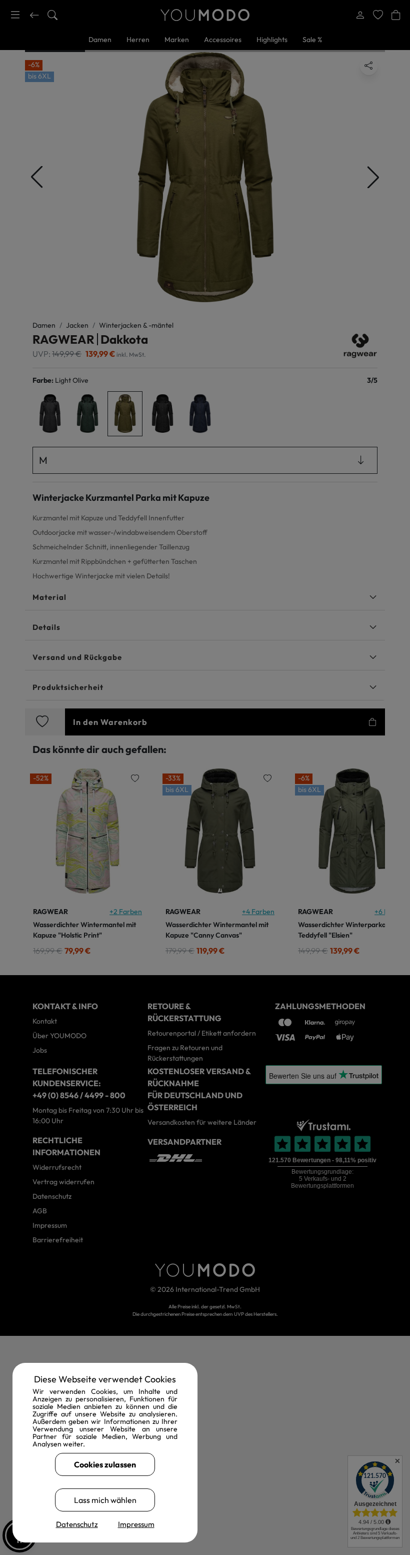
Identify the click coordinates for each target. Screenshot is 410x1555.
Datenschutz (77, 1524)
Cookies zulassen (105, 1464)
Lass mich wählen (105, 1500)
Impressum (136, 1524)
